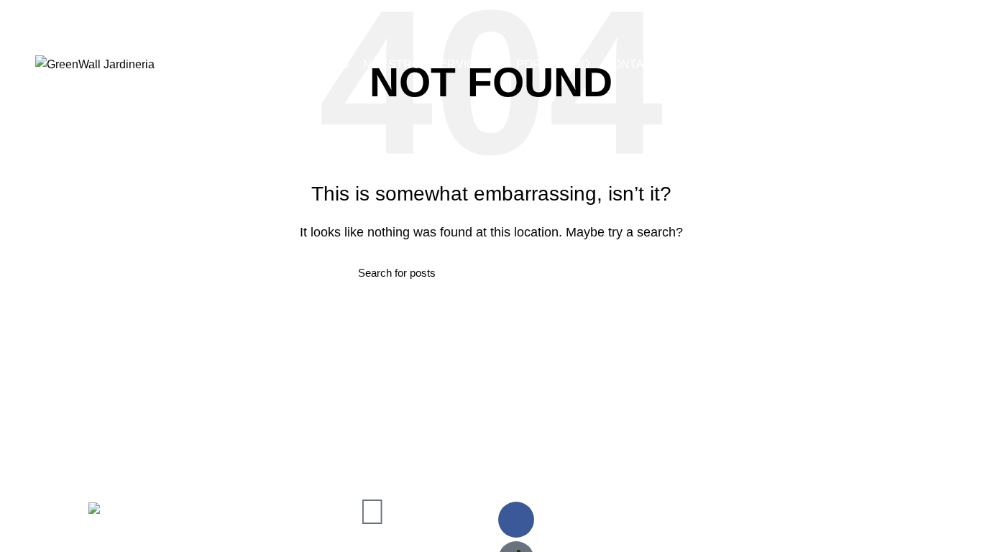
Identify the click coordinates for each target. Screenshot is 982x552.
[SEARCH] (615, 273)
